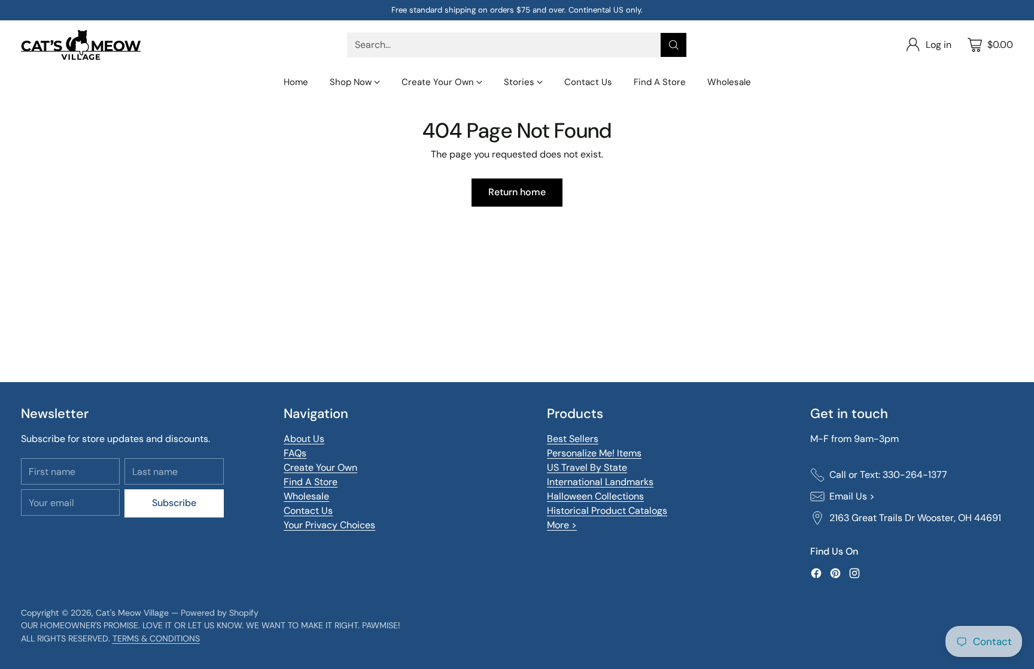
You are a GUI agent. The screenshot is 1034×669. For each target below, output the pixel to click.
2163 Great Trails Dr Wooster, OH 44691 (915, 517)
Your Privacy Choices (329, 525)
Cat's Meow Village (132, 612)
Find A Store (310, 482)
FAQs (295, 453)
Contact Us (308, 510)
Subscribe (174, 503)
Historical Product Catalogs (607, 510)
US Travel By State (587, 467)
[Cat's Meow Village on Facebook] (816, 575)
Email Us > (852, 496)
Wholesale (306, 496)
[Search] (674, 44)
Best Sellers (572, 438)
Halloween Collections (595, 496)
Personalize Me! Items (594, 453)
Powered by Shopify (219, 612)
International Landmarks (600, 482)
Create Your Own (320, 467)
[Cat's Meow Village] (81, 45)
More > (562, 525)
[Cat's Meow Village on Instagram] (854, 575)
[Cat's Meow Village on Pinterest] (835, 575)
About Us (304, 438)
